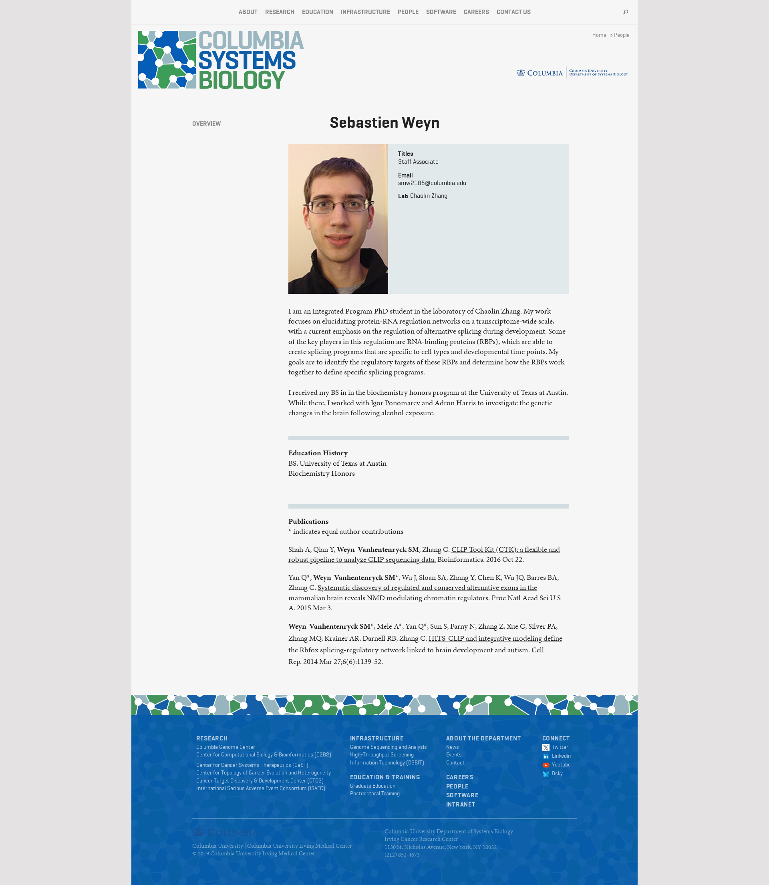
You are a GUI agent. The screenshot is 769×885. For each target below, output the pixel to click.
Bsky (556, 773)
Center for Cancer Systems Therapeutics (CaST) (252, 765)
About (248, 12)
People (408, 12)
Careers (476, 12)
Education (317, 12)
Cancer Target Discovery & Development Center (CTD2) (260, 780)
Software (441, 12)
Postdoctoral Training (375, 793)
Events (454, 754)
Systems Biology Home (167, 59)
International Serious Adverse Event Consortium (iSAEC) (260, 788)
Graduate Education (372, 785)
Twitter (559, 747)
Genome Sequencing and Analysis (388, 747)
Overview (206, 123)
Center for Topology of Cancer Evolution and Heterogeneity (263, 772)
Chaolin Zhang (428, 195)
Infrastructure (365, 12)
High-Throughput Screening (382, 754)
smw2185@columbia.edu (432, 183)
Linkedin (560, 755)
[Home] (251, 60)
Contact (455, 762)
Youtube (560, 764)
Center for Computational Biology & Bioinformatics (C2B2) (263, 754)
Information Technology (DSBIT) (387, 762)
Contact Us (514, 12)
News (452, 747)
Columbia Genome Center (225, 747)
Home (599, 35)
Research (279, 12)
